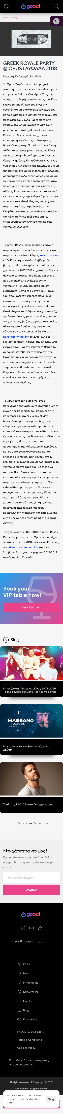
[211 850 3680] (31, 6)
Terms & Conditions (29, 1039)
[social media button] (23, 927)
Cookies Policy (26, 1047)
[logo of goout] (31, 6)
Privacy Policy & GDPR (30, 1031)
